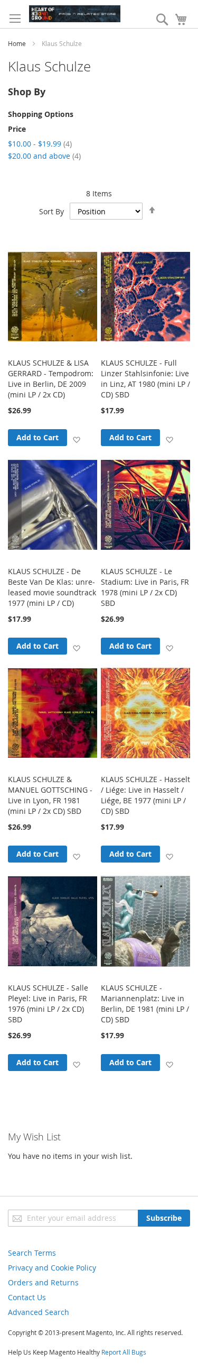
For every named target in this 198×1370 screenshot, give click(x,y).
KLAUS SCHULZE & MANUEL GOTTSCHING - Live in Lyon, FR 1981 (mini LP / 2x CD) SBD (50, 795)
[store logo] (74, 13)
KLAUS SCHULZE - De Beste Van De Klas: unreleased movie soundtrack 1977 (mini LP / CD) (52, 587)
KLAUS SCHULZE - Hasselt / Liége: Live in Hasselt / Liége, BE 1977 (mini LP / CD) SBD (145, 795)
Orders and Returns (43, 1282)
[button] (76, 439)
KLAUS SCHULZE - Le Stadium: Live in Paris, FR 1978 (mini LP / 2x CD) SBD (145, 587)
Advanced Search (38, 1312)
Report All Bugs (123, 1352)
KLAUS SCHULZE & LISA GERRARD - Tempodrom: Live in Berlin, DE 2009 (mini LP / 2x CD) (50, 379)
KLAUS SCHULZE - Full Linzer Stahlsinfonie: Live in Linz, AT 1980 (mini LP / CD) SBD (145, 379)
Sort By (51, 211)
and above (44, 156)
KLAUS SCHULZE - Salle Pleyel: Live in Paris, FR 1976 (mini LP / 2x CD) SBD (48, 1003)
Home (17, 43)
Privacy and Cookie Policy (52, 1268)
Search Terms (32, 1253)
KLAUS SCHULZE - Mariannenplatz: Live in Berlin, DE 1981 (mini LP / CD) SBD (145, 1003)
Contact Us (27, 1297)
